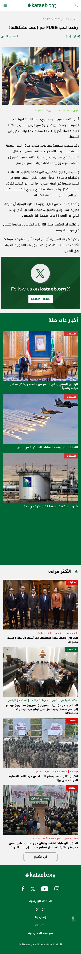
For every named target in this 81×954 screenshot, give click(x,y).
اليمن (75, 110)
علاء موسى (72, 633)
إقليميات (71, 334)
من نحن (40, 909)
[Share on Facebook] (66, 36)
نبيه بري (59, 633)
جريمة (48, 110)
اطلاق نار (38, 110)
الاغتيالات (35, 839)
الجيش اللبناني (42, 771)
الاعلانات (40, 925)
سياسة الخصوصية (40, 933)
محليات (72, 582)
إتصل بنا (40, 917)
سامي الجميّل (71, 839)
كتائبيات (71, 650)
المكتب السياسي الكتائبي (65, 700)
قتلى (57, 110)
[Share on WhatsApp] (74, 36)
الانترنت (66, 110)
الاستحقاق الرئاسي (17, 700)
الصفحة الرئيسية (40, 901)
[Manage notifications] (73, 918)
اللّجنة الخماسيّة (44, 633)
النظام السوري (60, 771)
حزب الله (74, 771)
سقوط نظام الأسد (39, 700)
